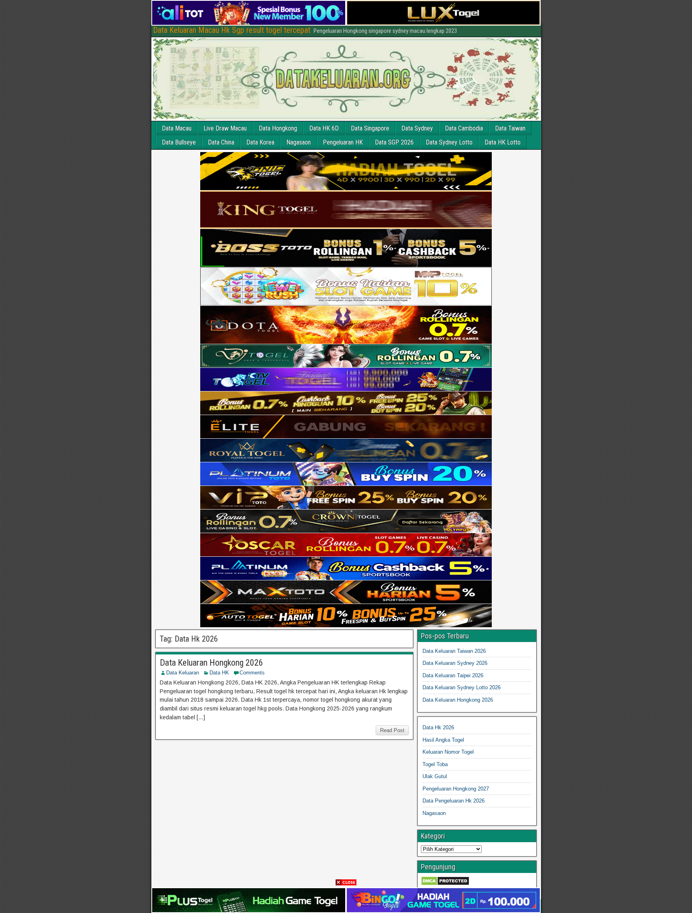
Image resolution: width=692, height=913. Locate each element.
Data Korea (260, 142)
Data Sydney (417, 128)
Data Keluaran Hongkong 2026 (211, 663)
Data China (221, 142)
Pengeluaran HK (343, 142)
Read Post (392, 730)
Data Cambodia (464, 128)
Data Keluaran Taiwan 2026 (454, 651)
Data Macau (176, 128)
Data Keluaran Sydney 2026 (454, 663)
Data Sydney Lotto (449, 142)
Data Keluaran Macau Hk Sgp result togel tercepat (231, 30)
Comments (252, 673)
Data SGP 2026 (394, 142)
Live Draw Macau (225, 128)
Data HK (219, 673)
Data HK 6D (324, 128)
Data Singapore (370, 128)
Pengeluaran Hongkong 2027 (455, 789)
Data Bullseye (179, 142)
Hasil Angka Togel (443, 740)
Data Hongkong (278, 128)
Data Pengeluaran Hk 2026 (453, 801)
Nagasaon (298, 142)
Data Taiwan (510, 128)
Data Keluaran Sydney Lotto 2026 (461, 687)
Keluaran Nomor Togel (448, 752)
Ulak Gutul (434, 776)
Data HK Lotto (503, 142)
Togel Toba (435, 764)
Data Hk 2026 (438, 727)
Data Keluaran (182, 673)
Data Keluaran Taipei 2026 (452, 675)
